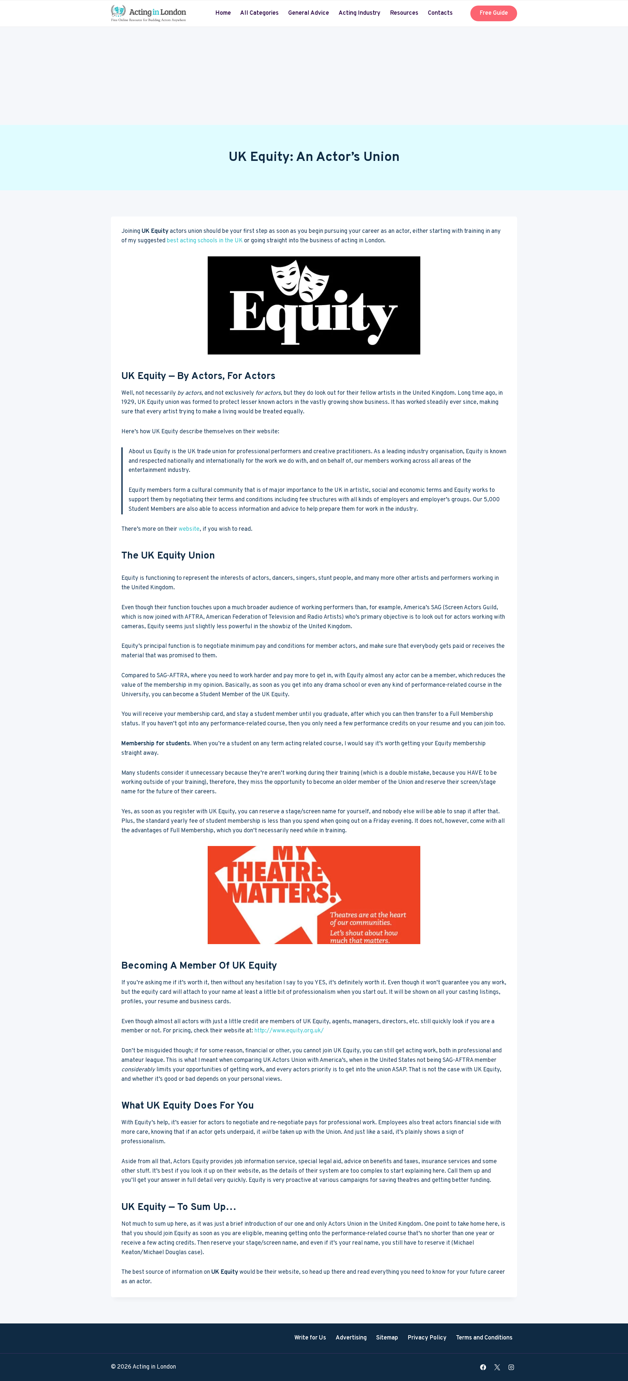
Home (223, 13)
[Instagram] (511, 1367)
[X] (497, 1367)
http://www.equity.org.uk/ (289, 1031)
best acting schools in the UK (205, 241)
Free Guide (494, 13)
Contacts (440, 13)
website (189, 529)
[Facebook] (483, 1367)
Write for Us (310, 1338)
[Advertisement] (314, 76)
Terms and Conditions (484, 1338)
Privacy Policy (427, 1338)
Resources (404, 13)
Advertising (351, 1338)
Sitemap (387, 1338)
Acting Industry (359, 13)
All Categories (259, 13)
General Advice (308, 13)
